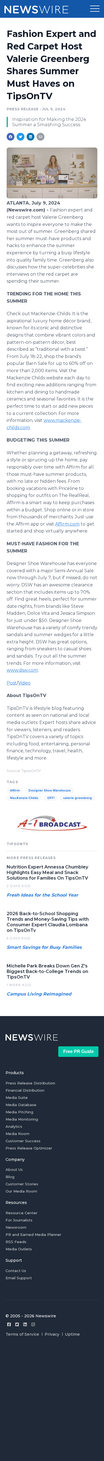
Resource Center (21, 1213)
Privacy (52, 1334)
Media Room (17, 1133)
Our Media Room (21, 1191)
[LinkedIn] (25, 1324)
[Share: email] (40, 136)
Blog (10, 1176)
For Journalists (19, 1220)
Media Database (21, 1104)
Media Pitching (19, 1112)
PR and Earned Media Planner (33, 1234)
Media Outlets (19, 1249)
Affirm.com (67, 524)
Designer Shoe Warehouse (50, 790)
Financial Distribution (25, 1090)
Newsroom (16, 1227)
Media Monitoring (22, 1119)
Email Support (19, 1278)
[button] (95, 8)
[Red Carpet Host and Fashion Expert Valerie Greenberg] (52, 197)
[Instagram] (33, 1324)
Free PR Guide (78, 1051)
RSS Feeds (16, 1242)
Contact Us (16, 1270)
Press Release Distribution (30, 1083)
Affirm (15, 790)
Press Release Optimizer (29, 1148)
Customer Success (23, 1141)
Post (12, 683)
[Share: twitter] (20, 136)
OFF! (50, 798)
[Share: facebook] (10, 136)
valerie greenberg (77, 798)
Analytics (14, 1126)
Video (24, 683)
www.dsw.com (22, 670)
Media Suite (17, 1097)
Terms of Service (22, 1334)
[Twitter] (17, 1324)
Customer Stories (22, 1184)
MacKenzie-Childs (24, 798)
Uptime (72, 1334)
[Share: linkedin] (30, 136)
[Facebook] (9, 1324)
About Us (14, 1169)
